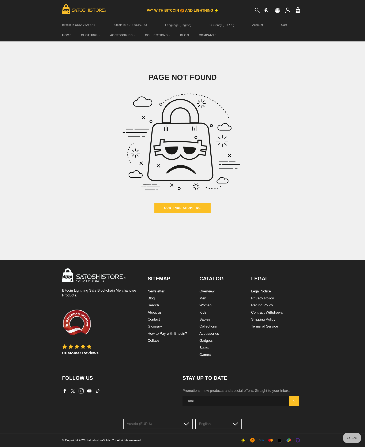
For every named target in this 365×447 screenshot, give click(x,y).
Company (207, 35)
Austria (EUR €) (139, 424)
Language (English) (178, 25)
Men (202, 298)
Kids (202, 312)
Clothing (89, 35)
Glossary (155, 326)
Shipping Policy (263, 319)
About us (155, 312)
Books (204, 348)
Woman (205, 305)
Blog (184, 35)
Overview (206, 291)
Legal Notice (261, 291)
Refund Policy (262, 305)
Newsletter (156, 291)
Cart (284, 24)
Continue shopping (182, 208)
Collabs (153, 341)
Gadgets (206, 341)
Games (205, 355)
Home (66, 35)
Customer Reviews (80, 353)
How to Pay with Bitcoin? (167, 334)
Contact (154, 319)
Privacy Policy (262, 298)
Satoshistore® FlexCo (101, 440)
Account (257, 24)
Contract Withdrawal (267, 312)
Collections (157, 35)
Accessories (121, 35)
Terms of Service (264, 326)
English (205, 424)
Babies (204, 319)
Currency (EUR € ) (222, 25)
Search (153, 305)
